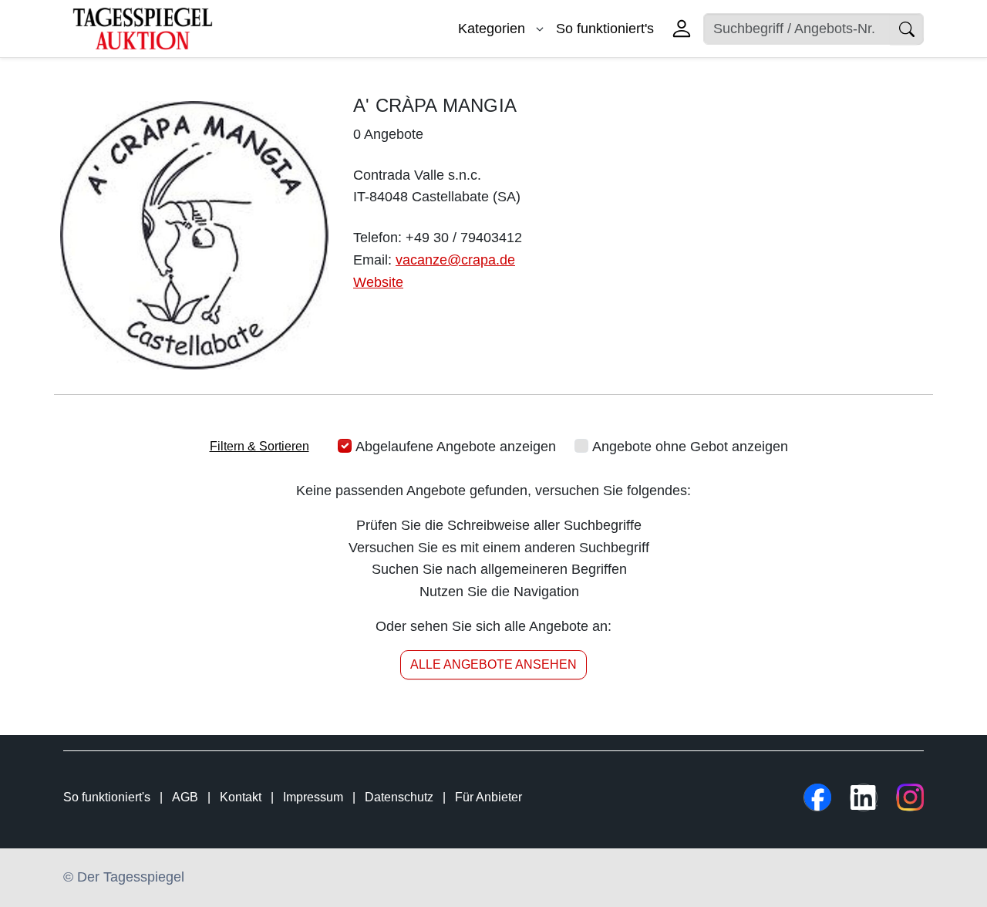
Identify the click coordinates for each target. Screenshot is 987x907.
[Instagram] (910, 797)
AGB (185, 797)
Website (378, 282)
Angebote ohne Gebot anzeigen (690, 446)
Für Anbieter (488, 797)
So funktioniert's (605, 28)
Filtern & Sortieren (259, 446)
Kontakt (240, 797)
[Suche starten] (907, 29)
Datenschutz (399, 797)
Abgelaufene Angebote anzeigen (455, 446)
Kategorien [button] (493, 28)
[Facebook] (817, 797)
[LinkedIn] (864, 797)
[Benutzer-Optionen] (681, 28)
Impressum (313, 797)
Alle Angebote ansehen (493, 664)
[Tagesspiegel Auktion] (142, 27)
